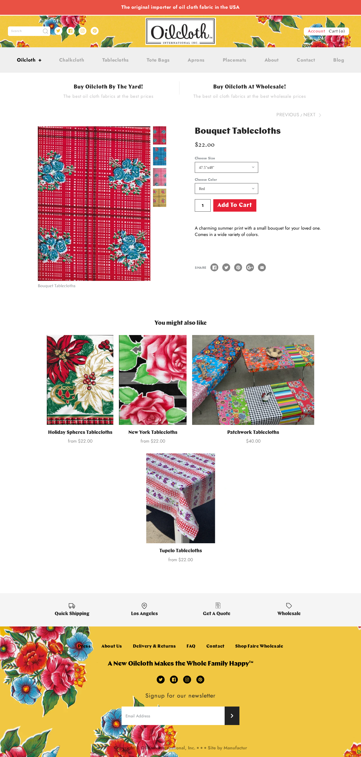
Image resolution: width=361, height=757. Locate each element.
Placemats (234, 60)
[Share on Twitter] (226, 267)
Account (316, 31)
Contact (306, 60)
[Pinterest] (95, 31)
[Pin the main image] (238, 267)
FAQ (191, 646)
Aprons (196, 60)
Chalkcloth (71, 60)
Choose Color (206, 179)
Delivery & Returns (154, 646)
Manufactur (235, 748)
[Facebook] (71, 31)
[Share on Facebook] (214, 267)
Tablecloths (115, 60)
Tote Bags (158, 60)
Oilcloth (29, 60)
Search (16, 31)
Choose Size (205, 158)
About (272, 60)
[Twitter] (58, 31)
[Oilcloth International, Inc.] (180, 21)
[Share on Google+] (250, 267)
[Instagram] (82, 31)
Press (84, 646)
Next (310, 114)
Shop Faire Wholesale (259, 646)
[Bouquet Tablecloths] (94, 203)
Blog (338, 60)
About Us (111, 646)
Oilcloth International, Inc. (168, 748)
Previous (287, 114)
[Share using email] (262, 267)
